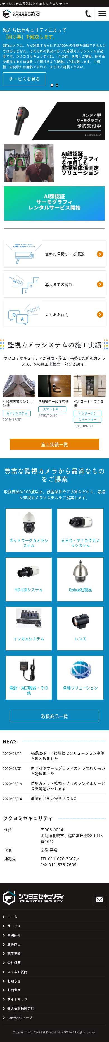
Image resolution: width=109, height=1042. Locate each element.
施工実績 (14, 953)
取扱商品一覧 (54, 715)
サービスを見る (24, 78)
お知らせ (14, 981)
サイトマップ (17, 999)
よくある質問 (17, 971)
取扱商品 (14, 944)
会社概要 (14, 962)
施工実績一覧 (54, 444)
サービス (14, 926)
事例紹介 (14, 935)
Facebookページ (19, 1017)
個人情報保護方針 (20, 1008)
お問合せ (14, 990)
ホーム (12, 916)
